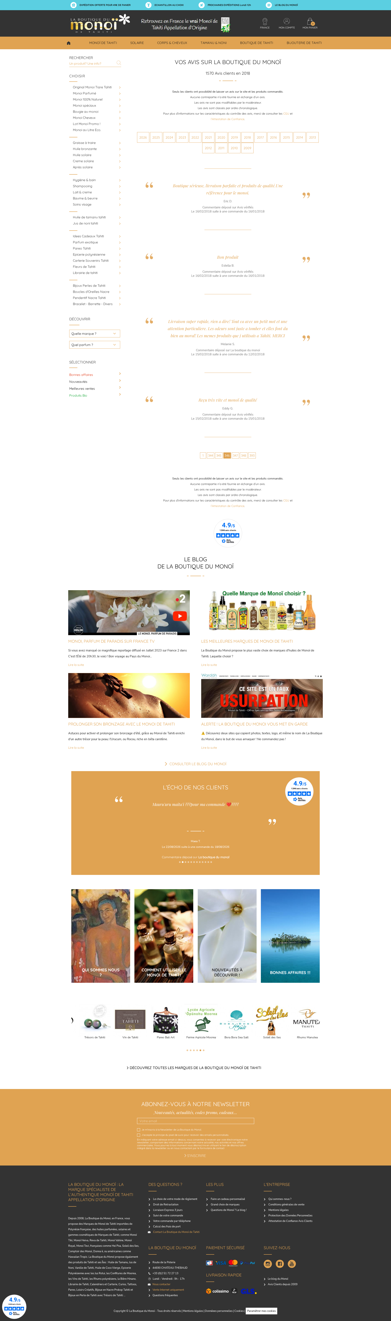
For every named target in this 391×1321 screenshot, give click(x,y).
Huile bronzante (85, 149)
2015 (286, 137)
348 (243, 455)
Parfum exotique (85, 242)
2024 (169, 137)
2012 (208, 148)
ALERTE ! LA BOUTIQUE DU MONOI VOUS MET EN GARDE (254, 724)
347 (235, 455)
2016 (273, 137)
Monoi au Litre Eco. (87, 130)
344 (210, 455)
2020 (221, 137)
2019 (234, 137)
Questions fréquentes (165, 1295)
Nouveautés (78, 382)
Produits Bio (78, 395)
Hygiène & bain (84, 180)
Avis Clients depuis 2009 (283, 1284)
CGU (286, 113)
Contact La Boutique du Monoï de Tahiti (176, 1232)
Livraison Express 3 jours (167, 1210)
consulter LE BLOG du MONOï (197, 764)
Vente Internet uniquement (168, 1290)
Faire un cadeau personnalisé (227, 1199)
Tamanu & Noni (214, 43)
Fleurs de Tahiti (84, 267)
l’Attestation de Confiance (227, 119)
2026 (143, 137)
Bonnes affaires (81, 375)
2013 (312, 137)
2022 (195, 137)
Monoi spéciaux (84, 105)
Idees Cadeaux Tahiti (88, 236)
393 (252, 455)
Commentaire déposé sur (195, 857)
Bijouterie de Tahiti (304, 43)
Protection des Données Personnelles (290, 1215)
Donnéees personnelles (219, 1311)
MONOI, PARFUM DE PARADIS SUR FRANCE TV (111, 641)
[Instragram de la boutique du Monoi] (268, 1264)
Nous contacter (161, 1284)
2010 (234, 148)
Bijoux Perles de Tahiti (89, 285)
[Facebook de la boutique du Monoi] (280, 1264)
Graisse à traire (84, 143)
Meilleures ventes (82, 388)
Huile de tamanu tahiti (89, 217)
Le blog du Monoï (278, 1279)
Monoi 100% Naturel (88, 99)
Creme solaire (83, 161)
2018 (247, 137)
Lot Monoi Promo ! (86, 124)
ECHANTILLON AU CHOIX (169, 5)
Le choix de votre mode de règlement (175, 1199)
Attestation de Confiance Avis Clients (290, 1221)
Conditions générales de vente (286, 1204)
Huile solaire (82, 155)
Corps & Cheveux (172, 43)
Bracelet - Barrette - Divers (93, 304)
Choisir (68, 43)
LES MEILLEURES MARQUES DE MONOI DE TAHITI (247, 641)
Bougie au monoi (85, 111)
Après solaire (83, 167)
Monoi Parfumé (84, 93)
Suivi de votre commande (168, 1215)
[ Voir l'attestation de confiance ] (195, 868)
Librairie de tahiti (85, 273)
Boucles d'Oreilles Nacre (91, 292)
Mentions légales (278, 1210)
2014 (299, 137)
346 (227, 455)
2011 (221, 148)
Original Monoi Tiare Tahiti (92, 87)
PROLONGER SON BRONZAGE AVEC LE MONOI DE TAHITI (121, 724)
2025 (156, 137)
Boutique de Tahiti (256, 43)
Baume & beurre (85, 198)
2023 (182, 137)
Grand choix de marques (224, 1204)
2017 (260, 137)
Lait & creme (82, 192)
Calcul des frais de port (167, 1226)
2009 (247, 148)
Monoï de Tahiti (103, 43)
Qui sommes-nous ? (279, 1199)
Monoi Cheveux (84, 118)
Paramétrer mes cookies (261, 1311)
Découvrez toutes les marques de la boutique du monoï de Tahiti (195, 1067)
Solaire (137, 43)
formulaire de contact (212, 1148)
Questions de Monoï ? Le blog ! (228, 1210)
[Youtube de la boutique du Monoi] (292, 1264)
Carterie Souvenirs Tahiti (91, 260)
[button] (179, 862)
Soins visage (82, 204)
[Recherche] (118, 63)
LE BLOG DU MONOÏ (286, 5)
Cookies (239, 1311)
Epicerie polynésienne (89, 254)
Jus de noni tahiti (85, 223)
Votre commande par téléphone (172, 1221)
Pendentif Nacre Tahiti (89, 298)
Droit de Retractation (165, 1204)
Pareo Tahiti (82, 248)
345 (218, 455)
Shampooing (82, 186)
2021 (208, 137)
